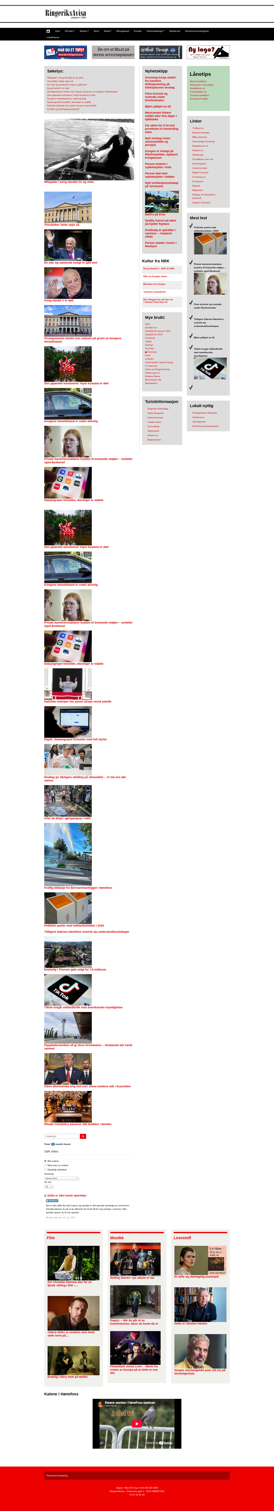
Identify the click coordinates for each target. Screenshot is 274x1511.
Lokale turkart (154, 422)
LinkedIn (149, 359)
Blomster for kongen (154, 284)
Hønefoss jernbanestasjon (205, 426)
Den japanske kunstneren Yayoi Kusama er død (76, 383)
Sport (96, 31)
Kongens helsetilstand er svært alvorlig (71, 421)
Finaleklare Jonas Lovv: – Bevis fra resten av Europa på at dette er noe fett (134, 1370)
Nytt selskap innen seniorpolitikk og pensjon (157, 142)
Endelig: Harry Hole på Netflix (68, 1376)
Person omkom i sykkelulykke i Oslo (158, 165)
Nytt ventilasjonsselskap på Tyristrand (161, 184)
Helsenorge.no (152, 373)
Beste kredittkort (198, 81)
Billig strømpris (199, 137)
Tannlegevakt (199, 421)
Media (107, 31)
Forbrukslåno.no (198, 92)
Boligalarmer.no (200, 146)
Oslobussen (198, 417)
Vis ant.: (48, 1182)
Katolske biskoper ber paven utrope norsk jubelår (77, 701)
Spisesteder (153, 431)
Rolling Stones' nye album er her (132, 1277)
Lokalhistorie (53, 37)
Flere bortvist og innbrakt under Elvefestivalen (156, 97)
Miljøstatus (197, 190)
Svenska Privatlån (199, 98)
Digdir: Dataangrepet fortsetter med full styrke (75, 739)
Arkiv (57, 31)
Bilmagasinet (122, 31)
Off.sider (69, 31)
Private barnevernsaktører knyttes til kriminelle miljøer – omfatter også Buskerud (210, 267)
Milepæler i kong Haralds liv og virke (69, 182)
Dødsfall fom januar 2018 (157, 331)
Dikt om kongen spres (155, 276)
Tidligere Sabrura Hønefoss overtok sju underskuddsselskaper (86, 931)
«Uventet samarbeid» (154, 291)
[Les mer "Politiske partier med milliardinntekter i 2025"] (210, 243)
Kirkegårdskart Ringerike (204, 413)
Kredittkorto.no (197, 88)
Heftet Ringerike (155, 413)
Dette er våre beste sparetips (66, 1195)
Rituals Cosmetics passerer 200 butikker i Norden (77, 1124)
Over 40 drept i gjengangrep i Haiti (67, 818)
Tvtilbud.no (197, 128)
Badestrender (154, 439)
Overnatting (153, 426)
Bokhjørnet (174, 31)
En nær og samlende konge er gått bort (70, 262)
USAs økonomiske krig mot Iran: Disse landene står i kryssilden (87, 1086)
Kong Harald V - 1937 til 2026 (158, 268)
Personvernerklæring (57, 1475)
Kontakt (138, 31)
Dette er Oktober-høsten (190, 1323)
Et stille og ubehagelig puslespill (196, 1276)
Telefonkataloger (154, 31)
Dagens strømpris (201, 202)
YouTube (149, 348)
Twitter (148, 341)
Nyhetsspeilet (199, 163)
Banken (83, 31)
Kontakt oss (151, 327)
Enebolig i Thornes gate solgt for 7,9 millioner (75, 969)
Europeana (197, 181)
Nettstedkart (151, 383)
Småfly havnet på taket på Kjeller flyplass (160, 222)
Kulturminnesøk (155, 417)
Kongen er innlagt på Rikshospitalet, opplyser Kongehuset (161, 154)
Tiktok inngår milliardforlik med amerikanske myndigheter (83, 1007)
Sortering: (49, 1174)
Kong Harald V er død (58, 300)
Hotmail (149, 345)
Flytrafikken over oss (202, 159)
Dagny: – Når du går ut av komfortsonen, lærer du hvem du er (134, 1322)
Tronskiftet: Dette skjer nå (61, 224)
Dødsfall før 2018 (154, 334)
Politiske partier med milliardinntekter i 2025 (74, 925)
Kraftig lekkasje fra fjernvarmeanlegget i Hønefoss (78, 887)
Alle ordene (53, 1161)
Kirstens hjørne (152, 376)
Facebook (150, 338)
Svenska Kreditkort (199, 95)
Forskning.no (199, 177)
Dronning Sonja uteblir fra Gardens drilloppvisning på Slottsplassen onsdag (160, 82)
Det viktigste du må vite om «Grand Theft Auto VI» (158, 300)
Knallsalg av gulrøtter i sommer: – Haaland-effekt (160, 233)
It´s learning (151, 366)
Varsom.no (152, 435)
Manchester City (153, 379)
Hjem (147, 324)
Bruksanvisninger (201, 132)
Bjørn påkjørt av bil (158, 106)
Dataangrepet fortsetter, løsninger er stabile (73, 500)
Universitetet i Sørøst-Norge (159, 362)
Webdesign (198, 154)
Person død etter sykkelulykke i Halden (160, 175)
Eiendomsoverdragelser (197, 31)
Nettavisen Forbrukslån (201, 85)
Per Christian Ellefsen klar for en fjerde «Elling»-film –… (70, 1283)
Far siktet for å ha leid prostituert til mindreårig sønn (161, 129)
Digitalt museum (200, 172)
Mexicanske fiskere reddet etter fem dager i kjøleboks (161, 116)
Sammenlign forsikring (203, 141)
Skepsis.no (197, 150)
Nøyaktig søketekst (57, 1169)
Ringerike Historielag (157, 408)
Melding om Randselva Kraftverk (203, 196)
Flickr (147, 355)
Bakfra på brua (155, 214)
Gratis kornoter (199, 168)
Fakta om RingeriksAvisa (157, 369)
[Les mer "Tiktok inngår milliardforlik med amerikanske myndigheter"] (210, 368)
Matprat (196, 185)
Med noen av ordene (57, 1165)
